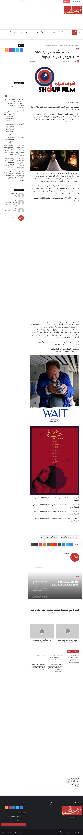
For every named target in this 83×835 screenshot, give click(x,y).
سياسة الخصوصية (5, 832)
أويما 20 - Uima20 (57, 832)
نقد (69, 32)
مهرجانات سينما (62, 32)
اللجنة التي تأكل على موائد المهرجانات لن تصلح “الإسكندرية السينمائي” (9, 174)
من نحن (52, 802)
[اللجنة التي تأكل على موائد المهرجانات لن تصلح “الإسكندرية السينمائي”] (19, 176)
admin (15, 216)
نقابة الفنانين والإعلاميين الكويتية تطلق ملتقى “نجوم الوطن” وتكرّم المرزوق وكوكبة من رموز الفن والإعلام (9, 115)
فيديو (27, 32)
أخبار (75, 32)
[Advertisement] (27, 16)
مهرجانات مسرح (40, 32)
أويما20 (75, 61)
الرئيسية (79, 32)
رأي (32, 32)
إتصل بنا (52, 805)
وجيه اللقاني (44, 537)
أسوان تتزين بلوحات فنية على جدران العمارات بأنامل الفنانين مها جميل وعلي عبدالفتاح (38, 666)
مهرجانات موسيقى (51, 32)
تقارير (10, 32)
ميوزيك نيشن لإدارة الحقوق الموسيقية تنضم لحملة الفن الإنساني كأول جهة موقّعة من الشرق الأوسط (9, 149)
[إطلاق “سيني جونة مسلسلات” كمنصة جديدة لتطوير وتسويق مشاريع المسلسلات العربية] (19, 164)
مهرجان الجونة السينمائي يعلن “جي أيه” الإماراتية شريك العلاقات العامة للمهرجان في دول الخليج (55, 667)
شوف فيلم (54, 537)
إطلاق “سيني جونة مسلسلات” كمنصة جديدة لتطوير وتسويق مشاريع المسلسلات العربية (65, 583)
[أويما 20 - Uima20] (73, 10)
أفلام (76, 537)
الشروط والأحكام (14, 832)
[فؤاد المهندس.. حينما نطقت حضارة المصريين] (19, 140)
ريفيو (15, 32)
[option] (55, 583)
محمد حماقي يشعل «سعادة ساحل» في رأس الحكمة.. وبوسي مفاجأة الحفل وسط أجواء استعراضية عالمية (14, 102)
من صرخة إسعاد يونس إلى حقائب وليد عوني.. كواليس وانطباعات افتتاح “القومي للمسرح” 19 (42, 1)
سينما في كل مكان (66, 537)
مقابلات (21, 32)
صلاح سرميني (13, 193)
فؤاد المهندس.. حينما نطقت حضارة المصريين (9, 139)
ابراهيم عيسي (14, 200)
